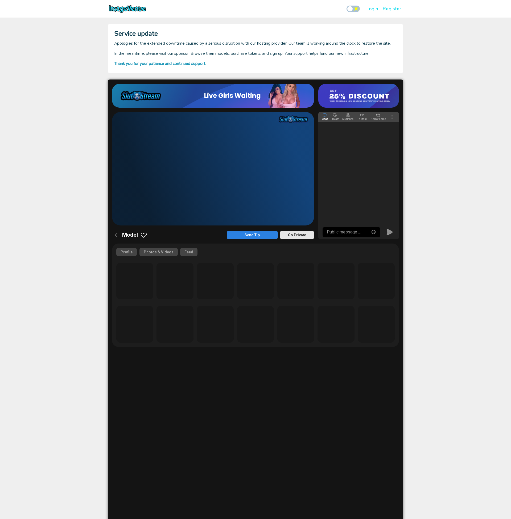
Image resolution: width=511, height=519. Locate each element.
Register (391, 9)
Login (372, 9)
